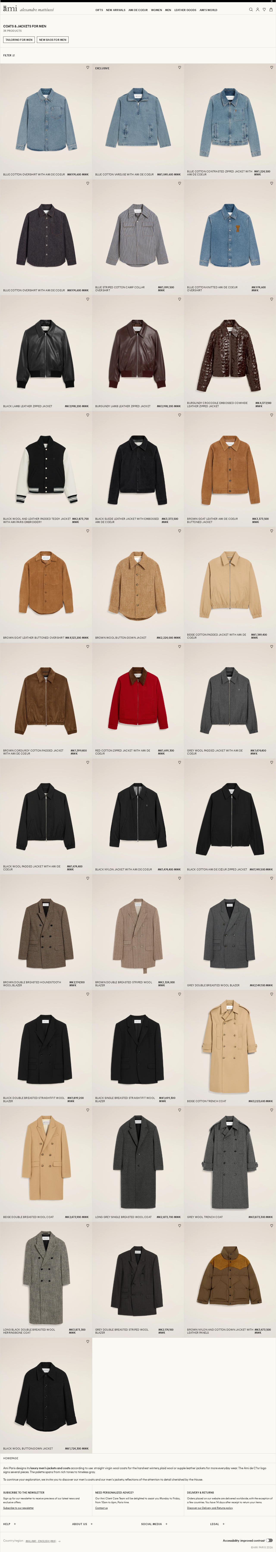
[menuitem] (99, 10)
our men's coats (84, 1479)
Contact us (101, 1507)
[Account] (257, 9)
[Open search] (251, 9)
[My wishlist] (264, 9)
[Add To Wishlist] (88, 67)
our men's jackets (112, 1479)
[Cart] (271, 9)
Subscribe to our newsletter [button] (18, 1507)
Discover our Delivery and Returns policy (210, 1507)
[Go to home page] (30, 8)
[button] (248, 1541)
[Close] (272, 1)
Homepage (10, 1458)
